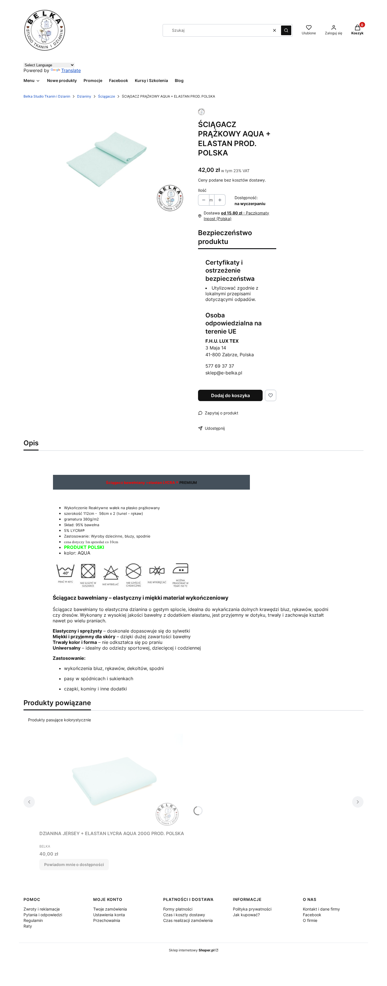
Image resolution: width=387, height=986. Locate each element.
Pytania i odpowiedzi (43, 914)
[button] (286, 30)
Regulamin (33, 920)
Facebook (312, 914)
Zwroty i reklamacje (42, 909)
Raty (28, 926)
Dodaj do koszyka (230, 395)
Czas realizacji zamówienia (188, 920)
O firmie (310, 920)
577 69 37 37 (219, 366)
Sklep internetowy (191, 950)
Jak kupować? (246, 914)
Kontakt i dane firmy (321, 909)
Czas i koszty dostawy (184, 914)
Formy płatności (177, 909)
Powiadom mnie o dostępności (74, 864)
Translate (71, 70)
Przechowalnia (106, 920)
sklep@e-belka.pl (223, 373)
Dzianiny (84, 96)
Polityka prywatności (252, 909)
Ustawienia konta (109, 914)
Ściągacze (106, 96)
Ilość (202, 190)
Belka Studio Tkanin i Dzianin (47, 96)
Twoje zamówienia (110, 909)
